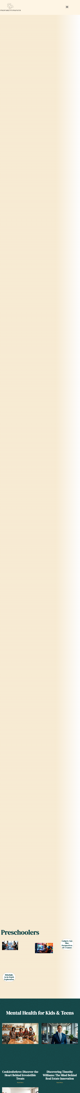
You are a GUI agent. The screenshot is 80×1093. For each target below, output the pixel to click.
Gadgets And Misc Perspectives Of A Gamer (67, 944)
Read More (20, 1082)
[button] (67, 7)
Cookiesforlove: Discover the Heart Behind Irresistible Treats (20, 1075)
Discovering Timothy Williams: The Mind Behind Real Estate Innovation (60, 1075)
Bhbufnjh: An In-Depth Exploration (9, 977)
